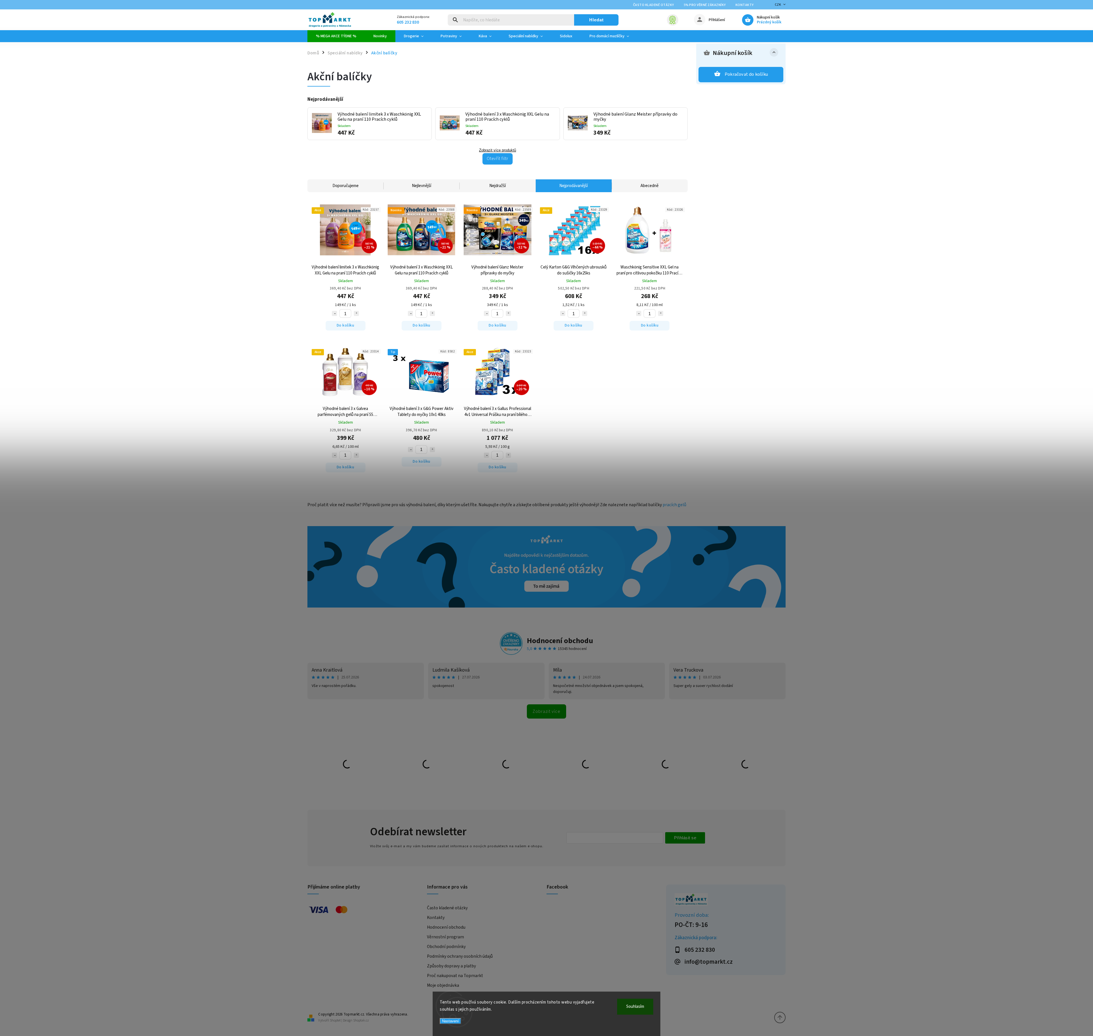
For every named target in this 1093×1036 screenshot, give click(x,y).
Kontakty (744, 5)
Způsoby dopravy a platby (451, 966)
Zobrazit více (546, 711)
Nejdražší (497, 186)
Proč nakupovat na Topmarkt (455, 976)
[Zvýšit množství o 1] (356, 313)
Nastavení (450, 1021)
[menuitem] (336, 36)
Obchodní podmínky (446, 946)
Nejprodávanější (573, 186)
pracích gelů (674, 505)
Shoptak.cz (361, 1020)
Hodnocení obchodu (560, 640)
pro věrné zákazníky (705, 5)
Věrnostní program (445, 937)
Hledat (596, 19)
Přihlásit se (685, 837)
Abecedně (649, 186)
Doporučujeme (345, 186)
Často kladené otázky (653, 5)
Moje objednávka (443, 985)
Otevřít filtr (497, 158)
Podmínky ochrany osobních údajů (460, 956)
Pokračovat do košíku (746, 74)
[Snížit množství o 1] (334, 313)
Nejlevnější (421, 186)
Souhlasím (635, 1007)
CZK (778, 4)
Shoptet (335, 1020)
